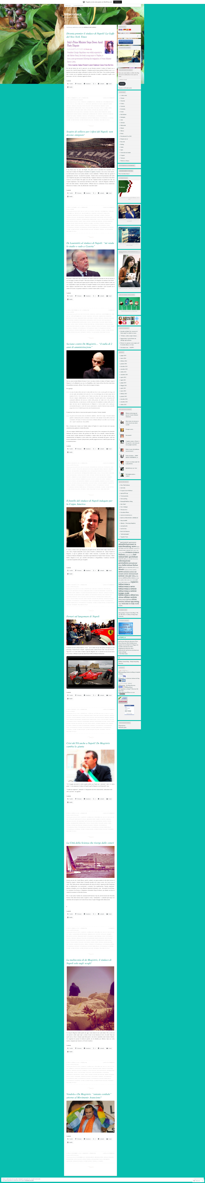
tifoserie (128, 582)
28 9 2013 (87, 314)
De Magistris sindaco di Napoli (99, 471)
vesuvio (108, 729)
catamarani (90, 936)
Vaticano (123, 158)
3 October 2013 (104, 211)
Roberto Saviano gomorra (92, 481)
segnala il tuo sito (123, 645)
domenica (85, 1070)
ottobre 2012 (123, 404)
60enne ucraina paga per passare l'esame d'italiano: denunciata (132, 414)
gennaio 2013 (124, 396)
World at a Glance (125, 160)
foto (122, 559)
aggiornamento (132, 542)
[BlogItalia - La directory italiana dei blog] (129, 678)
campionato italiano (122, 550)
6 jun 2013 (94, 588)
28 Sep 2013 (92, 314)
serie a (131, 579)
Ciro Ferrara (98, 936)
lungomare (105, 1072)
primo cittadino (109, 1074)
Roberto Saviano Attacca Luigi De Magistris (94, 477)
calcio (138, 546)
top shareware (135, 650)
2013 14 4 (105, 932)
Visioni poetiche (124, 496)
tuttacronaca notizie (72, 117)
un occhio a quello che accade (71, 17)
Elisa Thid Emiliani (125, 485)
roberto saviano (76, 477)
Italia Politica (130, 567)
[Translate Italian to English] (120, 30)
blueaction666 (124, 520)
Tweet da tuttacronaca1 (124, 173)
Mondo (81, 99)
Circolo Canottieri (107, 1068)
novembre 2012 (124, 402)
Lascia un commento (109, 97)
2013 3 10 (87, 211)
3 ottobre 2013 (70, 213)
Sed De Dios (124, 528)
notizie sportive (107, 221)
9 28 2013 (84, 316)
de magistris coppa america (82, 594)
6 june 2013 (100, 588)
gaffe (107, 105)
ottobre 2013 (123, 372)
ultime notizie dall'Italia (125, 599)
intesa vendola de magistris (90, 1159)
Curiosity (129, 711)
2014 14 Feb (77, 103)
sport (72, 225)
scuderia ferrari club (102, 723)
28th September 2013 (76, 316)
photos (120, 578)
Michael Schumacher (83, 721)
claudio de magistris (99, 590)
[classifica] (126, 634)
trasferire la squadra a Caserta (92, 171)
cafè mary (96, 215)
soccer (134, 579)
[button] (86, 683)
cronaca (68, 105)
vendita (102, 229)
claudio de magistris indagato (89, 592)
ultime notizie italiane (86, 119)
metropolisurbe (124, 526)
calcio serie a (126, 548)
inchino (94, 940)
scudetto (128, 579)
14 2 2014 (78, 101)
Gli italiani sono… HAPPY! (127, 347)
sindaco (100, 113)
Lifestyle (123, 122)
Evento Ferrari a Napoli (79, 717)
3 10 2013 (92, 211)
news (85, 109)
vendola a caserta (97, 1161)
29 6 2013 (87, 467)
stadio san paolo (79, 225)
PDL (137, 576)
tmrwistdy (123, 488)
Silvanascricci (124, 509)
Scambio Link (122, 646)
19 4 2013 (78, 817)
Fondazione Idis (80, 940)
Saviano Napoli (93, 483)
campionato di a (137, 548)
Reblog (122, 144)
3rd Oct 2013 (78, 213)
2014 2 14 (83, 103)
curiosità (126, 554)
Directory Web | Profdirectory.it (129, 643)
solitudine (95, 1076)
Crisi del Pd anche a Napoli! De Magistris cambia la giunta (88, 744)
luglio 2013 (123, 380)
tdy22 (69, 97)
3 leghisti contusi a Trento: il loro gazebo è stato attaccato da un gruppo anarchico (132, 442)
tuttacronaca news (101, 115)
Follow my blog (129, 713)
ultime (68, 119)
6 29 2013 (74, 469)
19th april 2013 (98, 817)
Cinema (122, 98)
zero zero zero (105, 489)
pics (122, 578)
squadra (120, 582)
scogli (72, 1076)
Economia (123, 109)
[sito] (126, 43)
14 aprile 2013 (90, 932)
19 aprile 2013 (90, 817)
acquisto (94, 213)
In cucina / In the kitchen (78, 5)
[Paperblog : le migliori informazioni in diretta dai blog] (122, 677)
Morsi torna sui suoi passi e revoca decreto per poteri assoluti (132, 422)
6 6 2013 (82, 588)
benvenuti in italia (97, 103)
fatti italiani (86, 105)
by (125, 683)
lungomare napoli (71, 721)
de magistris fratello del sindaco (100, 594)
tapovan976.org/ (124, 493)
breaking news (108, 103)
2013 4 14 (110, 932)
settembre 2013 (124, 374)
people (108, 475)
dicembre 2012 (124, 399)
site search (121, 683)
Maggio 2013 (124, 385)
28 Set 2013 (98, 314)
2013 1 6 (103, 713)
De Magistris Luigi (85, 471)
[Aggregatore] (122, 694)
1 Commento (111, 310)
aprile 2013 (123, 388)
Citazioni (123, 101)
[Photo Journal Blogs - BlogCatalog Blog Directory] (129, 663)
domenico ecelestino (91, 217)
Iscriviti (122, 83)
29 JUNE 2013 (107, 467)
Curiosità (123, 106)
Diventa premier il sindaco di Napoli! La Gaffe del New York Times (90, 35)
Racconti (123, 141)
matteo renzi (70, 109)
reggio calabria (88, 223)
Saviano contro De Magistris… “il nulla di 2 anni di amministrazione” (89, 345)
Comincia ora (118, 2)
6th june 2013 (107, 588)
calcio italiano (121, 548)
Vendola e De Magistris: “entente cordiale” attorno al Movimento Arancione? (88, 1095)
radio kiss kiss (79, 223)
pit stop (85, 723)
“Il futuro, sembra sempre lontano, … (129, 336)
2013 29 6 (78, 467)
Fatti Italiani (75, 99)
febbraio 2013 (124, 393)
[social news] (131, 692)
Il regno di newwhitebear (126, 490)
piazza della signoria (82, 111)
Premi (122, 133)
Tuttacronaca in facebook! (127, 165)
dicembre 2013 (124, 366)
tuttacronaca (72, 14)
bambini (109, 934)
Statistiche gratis (122, 727)
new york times (79, 109)
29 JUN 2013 (100, 467)
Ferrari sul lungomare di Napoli (82, 616)
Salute (122, 147)
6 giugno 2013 (87, 588)
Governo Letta (135, 558)
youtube (121, 605)
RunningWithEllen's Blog (127, 501)
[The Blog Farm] (123, 692)
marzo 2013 (123, 391)
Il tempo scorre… (68, 5)
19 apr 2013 (83, 817)
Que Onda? (123, 504)
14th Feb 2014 (99, 101)
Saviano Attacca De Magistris (80, 483)
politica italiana (131, 578)
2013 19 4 (105, 817)
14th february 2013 (108, 101)
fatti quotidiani (95, 105)
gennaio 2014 (124, 363)
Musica (122, 131)
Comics (122, 103)
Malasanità (123, 125)
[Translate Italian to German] (125, 30)
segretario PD (93, 113)
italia (84, 107)
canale (137, 550)
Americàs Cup (91, 934)
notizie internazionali (131, 574)
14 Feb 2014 (83, 101)
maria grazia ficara (72, 221)
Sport (72, 209)
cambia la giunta (101, 819)
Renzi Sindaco (78, 113)
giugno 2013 (123, 382)
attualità (88, 103)
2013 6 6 (78, 588)
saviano (68, 483)
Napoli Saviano (81, 475)
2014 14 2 (72, 103)
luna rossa (87, 942)
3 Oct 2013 (97, 211)
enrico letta (131, 554)
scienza (71, 944)
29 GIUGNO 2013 (93, 467)
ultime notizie (75, 119)
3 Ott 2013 (111, 211)
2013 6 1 (107, 713)
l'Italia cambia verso (106, 107)
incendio (88, 940)
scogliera (77, 1076)
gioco (127, 558)
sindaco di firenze (108, 113)
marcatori (137, 567)
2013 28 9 (78, 314)
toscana (84, 115)
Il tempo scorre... (130, 429)
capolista (120, 552)
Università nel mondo (126, 152)
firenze (103, 105)
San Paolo (96, 223)
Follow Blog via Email (125, 70)
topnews (79, 115)
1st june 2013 (97, 713)
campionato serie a (129, 550)
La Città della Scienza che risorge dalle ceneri (90, 842)
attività (98, 934)
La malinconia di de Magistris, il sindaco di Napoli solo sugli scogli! (88, 961)
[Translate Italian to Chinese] (130, 30)
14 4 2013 (78, 932)
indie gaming (122, 612)
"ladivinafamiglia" (125, 534)
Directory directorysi (130, 641)
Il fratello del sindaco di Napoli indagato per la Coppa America (89, 502)
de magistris (80, 217)
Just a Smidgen (124, 507)
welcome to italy (105, 119)
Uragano (123, 155)
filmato (120, 558)
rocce (68, 1076)
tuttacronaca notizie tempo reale (89, 117)
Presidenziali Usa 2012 (126, 136)
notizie (89, 109)
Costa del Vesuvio (98, 715)
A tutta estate (124, 95)
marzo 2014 (123, 358)
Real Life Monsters (125, 531)
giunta (105, 821)
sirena (86, 944)
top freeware (122, 641)
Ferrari (107, 717)
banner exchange (122, 652)
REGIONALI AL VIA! (131, 468)
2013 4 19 (110, 817)
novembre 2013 (124, 369)
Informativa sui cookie (29, 1180)
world (137, 603)
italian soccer (125, 567)
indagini (78, 219)
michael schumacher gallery (98, 721)
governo (130, 559)
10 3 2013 (78, 211)
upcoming (96, 119)
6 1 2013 (111, 713)
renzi (96, 111)
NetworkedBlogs (128, 705)
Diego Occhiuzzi (99, 938)
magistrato (69, 1074)
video (88, 489)
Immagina (123, 117)
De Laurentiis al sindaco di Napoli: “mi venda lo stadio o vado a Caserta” (90, 244)
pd (75, 111)
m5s (134, 567)
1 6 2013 (78, 713)
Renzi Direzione (102, 111)
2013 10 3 (83, 211)
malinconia (77, 1074)
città (103, 936)
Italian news (89, 107)
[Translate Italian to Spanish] (127, 30)
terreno (125, 582)
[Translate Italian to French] (122, 30)
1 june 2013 (90, 713)
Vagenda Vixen (124, 537)
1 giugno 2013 (83, 713)
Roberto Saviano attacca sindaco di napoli (93, 479)
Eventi (73, 711)
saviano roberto (103, 483)
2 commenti (111, 928)
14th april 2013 (98, 932)
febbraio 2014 (124, 361)
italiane (96, 107)
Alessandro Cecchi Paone (80, 934)
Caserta (102, 215)
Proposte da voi (124, 139)
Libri (122, 120)
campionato (131, 548)
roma (125, 580)
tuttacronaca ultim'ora (107, 117)
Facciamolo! (129, 435)
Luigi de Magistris (71, 475)
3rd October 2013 (86, 213)
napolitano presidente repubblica (130, 569)
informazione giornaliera (73, 107)
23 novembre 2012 (80, 1157)
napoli (80, 221)
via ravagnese (109, 229)
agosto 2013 (123, 377)
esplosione (100, 217)
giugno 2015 (123, 355)
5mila (70, 934)
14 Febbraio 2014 (91, 101)
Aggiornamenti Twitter (126, 170)
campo (134, 550)
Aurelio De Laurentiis (105, 316)
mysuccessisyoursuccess (126, 515)
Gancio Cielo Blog (130, 612)
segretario (86, 113)
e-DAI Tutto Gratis (123, 653)
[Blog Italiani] (128, 687)
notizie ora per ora (97, 109)
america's (71, 1068)
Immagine (85, 1153)
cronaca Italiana (77, 105)
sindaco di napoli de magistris (81, 725)
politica (91, 111)
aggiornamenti (90, 1157)
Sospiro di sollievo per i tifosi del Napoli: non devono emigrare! (89, 133)
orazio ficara (70, 223)
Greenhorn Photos (125, 512)
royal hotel (91, 723)
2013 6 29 (83, 467)
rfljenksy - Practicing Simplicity (128, 523)
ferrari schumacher (75, 719)
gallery (125, 558)
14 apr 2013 (83, 932)
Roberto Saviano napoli (107, 481)
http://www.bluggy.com (132, 645)
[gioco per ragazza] (122, 687)
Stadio (122, 582)
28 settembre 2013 (106, 314)
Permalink (85, 97)
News (126, 710)
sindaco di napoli (71, 115)
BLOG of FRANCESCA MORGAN (129, 517)
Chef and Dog (124, 498)
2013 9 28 (83, 314)
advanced (130, 683)
